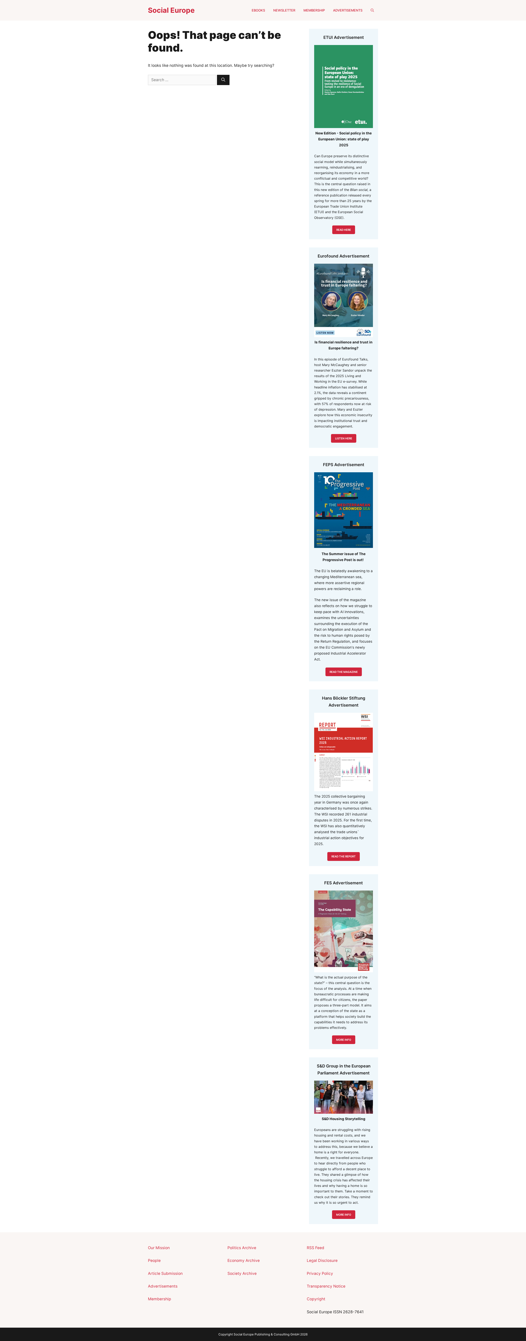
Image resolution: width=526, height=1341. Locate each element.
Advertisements (347, 10)
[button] (372, 10)
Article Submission (165, 1273)
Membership (314, 10)
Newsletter (284, 10)
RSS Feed (315, 1247)
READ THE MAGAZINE (344, 671)
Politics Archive (241, 1247)
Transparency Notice (326, 1286)
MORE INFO (343, 1214)
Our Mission (159, 1247)
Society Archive (242, 1273)
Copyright (316, 1299)
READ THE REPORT (343, 856)
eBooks (258, 10)
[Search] (223, 80)
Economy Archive (243, 1260)
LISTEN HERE (343, 438)
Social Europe (171, 10)
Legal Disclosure (322, 1260)
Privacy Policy (320, 1273)
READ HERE (343, 229)
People (154, 1260)
